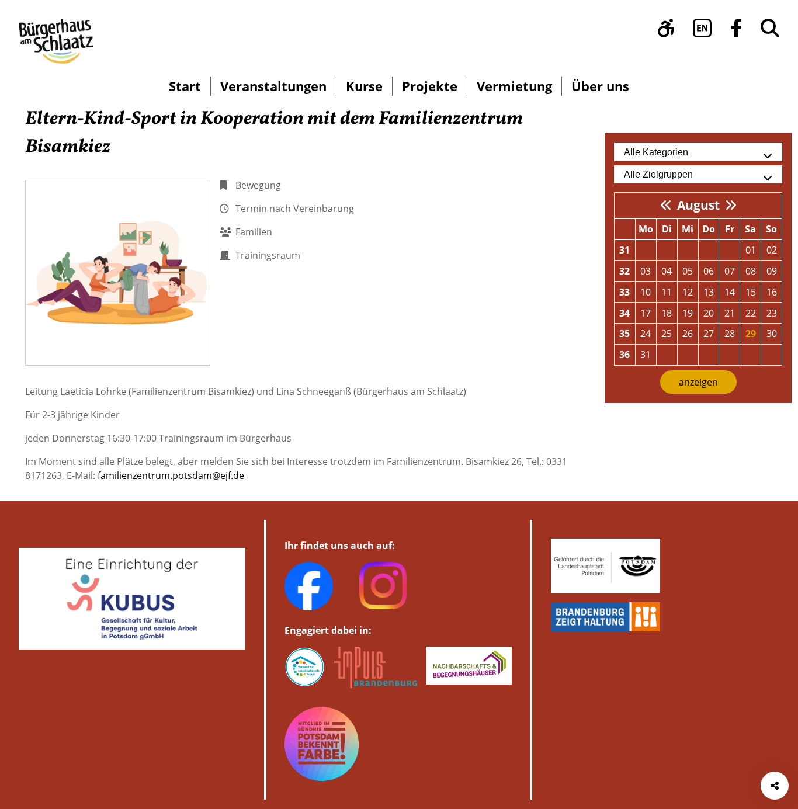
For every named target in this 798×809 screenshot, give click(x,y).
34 (624, 313)
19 (687, 313)
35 (624, 333)
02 (771, 250)
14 (729, 292)
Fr (729, 229)
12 (687, 292)
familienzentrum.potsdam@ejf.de (171, 475)
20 (708, 313)
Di (667, 229)
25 (666, 333)
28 (729, 333)
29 (750, 333)
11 (666, 292)
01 (750, 250)
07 (729, 271)
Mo (646, 229)
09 (771, 271)
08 (750, 271)
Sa (750, 229)
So (771, 229)
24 (645, 333)
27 (708, 333)
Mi (687, 229)
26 (687, 333)
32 (624, 271)
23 (771, 313)
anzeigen (698, 382)
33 (624, 292)
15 (750, 292)
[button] (665, 28)
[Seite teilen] (775, 786)
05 (687, 271)
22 (750, 313)
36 (624, 354)
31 (624, 250)
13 (708, 292)
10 (645, 292)
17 (645, 313)
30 (771, 333)
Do (708, 229)
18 (666, 313)
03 (645, 271)
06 (708, 271)
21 (729, 313)
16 (771, 292)
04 (666, 271)
